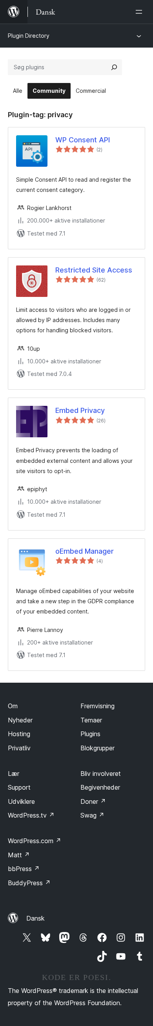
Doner (93, 801)
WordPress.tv (31, 815)
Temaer (91, 720)
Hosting (19, 734)
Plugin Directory (28, 35)
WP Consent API (82, 140)
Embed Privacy (80, 410)
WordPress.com (34, 841)
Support (19, 787)
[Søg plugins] (114, 67)
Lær (13, 773)
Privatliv (19, 748)
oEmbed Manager (84, 551)
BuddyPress (29, 883)
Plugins (90, 734)
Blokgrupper (97, 748)
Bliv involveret (100, 773)
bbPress (24, 869)
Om (13, 706)
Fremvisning (97, 706)
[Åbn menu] (140, 12)
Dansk (35, 918)
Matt (19, 855)
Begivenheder (100, 787)
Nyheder (20, 720)
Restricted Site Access (93, 270)
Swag (92, 815)
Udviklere (21, 801)
